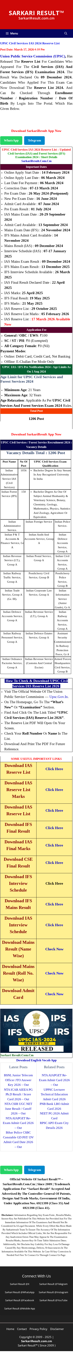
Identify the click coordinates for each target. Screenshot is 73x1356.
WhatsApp (11, 140)
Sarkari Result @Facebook (19, 1300)
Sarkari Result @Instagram (53, 1292)
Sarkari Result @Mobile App (19, 1308)
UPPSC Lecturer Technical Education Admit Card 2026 (54, 1094)
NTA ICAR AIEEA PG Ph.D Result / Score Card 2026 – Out (18, 1094)
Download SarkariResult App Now (36, 131)
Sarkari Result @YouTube (53, 1300)
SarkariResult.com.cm (36, 161)
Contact (22, 1329)
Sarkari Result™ (36, 13)
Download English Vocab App (36, 1060)
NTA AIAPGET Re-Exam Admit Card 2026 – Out (18, 1123)
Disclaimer (57, 1329)
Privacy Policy (38, 1329)
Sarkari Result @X (19, 1284)
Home (10, 1329)
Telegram (34, 140)
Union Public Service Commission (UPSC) (32, 56)
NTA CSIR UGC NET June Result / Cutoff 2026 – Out (18, 1108)
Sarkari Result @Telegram (53, 1284)
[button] (65, 33)
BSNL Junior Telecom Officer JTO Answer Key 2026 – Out (18, 1080)
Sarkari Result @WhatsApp (19, 1292)
